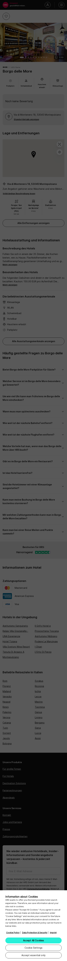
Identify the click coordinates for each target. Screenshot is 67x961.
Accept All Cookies (33, 940)
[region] (33, 925)
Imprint (53, 932)
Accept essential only (33, 955)
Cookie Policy (13, 932)
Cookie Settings (33, 947)
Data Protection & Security (34, 932)
